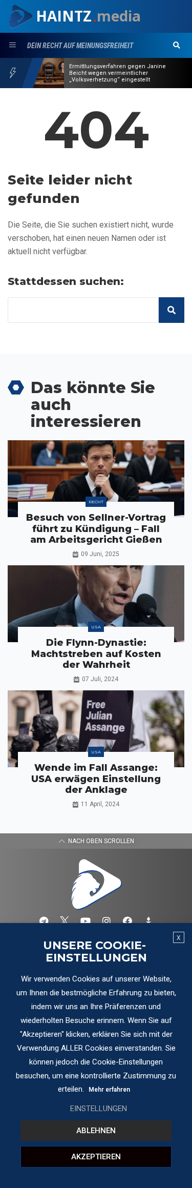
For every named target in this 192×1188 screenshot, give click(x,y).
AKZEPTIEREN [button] (96, 1156)
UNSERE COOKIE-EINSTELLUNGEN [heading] (95, 951)
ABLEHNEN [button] (96, 1130)
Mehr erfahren (109, 1089)
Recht (96, 501)
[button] (176, 45)
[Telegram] (43, 921)
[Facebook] (127, 921)
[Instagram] (106, 921)
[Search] (171, 310)
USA (96, 626)
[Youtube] (85, 921)
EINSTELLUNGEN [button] (98, 1108)
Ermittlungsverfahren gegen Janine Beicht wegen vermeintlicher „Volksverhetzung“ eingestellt (117, 73)
